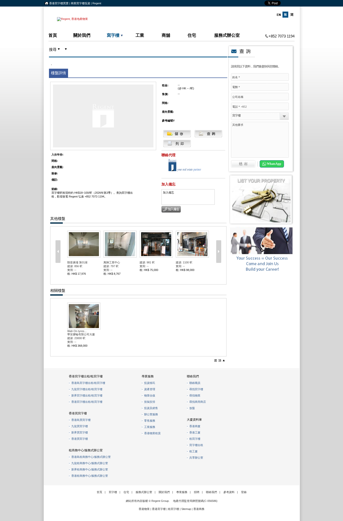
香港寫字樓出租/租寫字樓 (86, 401)
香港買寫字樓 (79, 438)
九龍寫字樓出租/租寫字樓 (86, 389)
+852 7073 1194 (281, 36)
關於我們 (81, 35)
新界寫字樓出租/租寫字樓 (86, 395)
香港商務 (198, 508)
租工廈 (193, 451)
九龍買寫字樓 (79, 426)
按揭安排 (149, 401)
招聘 (196, 492)
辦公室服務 (151, 414)
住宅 (192, 35)
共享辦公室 (196, 457)
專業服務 (181, 492)
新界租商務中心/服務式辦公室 (89, 469)
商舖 (166, 35)
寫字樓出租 (196, 445)
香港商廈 (194, 426)
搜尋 (52, 50)
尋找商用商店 (197, 401)
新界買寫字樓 (79, 432)
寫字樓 (113, 35)
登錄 (244, 492)
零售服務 (149, 420)
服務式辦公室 (227, 35)
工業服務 (149, 426)
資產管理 (149, 389)
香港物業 (144, 508)
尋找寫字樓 (196, 389)
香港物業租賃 (152, 433)
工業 (140, 35)
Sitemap (186, 508)
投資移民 (149, 382)
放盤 (192, 408)
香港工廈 (194, 432)
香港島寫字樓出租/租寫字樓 (88, 382)
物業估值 (149, 395)
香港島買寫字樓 (81, 419)
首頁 (52, 35)
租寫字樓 (194, 438)
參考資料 (229, 492)
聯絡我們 (211, 492)
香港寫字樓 (159, 508)
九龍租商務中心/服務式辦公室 (89, 463)
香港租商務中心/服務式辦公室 (89, 475)
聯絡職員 (194, 382)
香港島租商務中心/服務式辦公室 (91, 456)
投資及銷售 (151, 408)
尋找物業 (194, 395)
